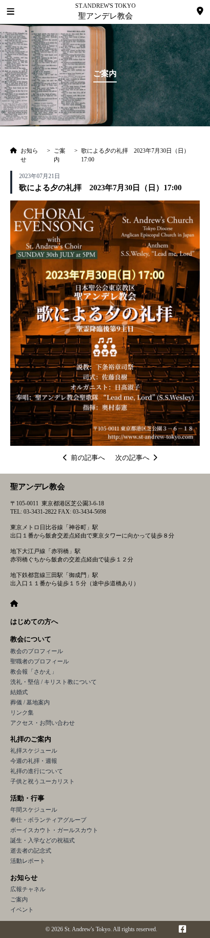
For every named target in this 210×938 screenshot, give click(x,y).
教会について (30, 639)
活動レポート (27, 861)
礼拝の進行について (36, 771)
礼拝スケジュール (33, 750)
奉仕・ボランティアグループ (48, 820)
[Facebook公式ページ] (182, 929)
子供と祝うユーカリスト (42, 781)
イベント (22, 909)
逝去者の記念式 (30, 850)
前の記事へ (88, 457)
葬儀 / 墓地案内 (30, 702)
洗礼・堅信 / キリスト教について (53, 682)
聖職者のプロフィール (39, 661)
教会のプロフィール (36, 651)
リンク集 (22, 712)
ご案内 (19, 899)
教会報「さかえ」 (33, 671)
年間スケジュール (33, 809)
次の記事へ (132, 457)
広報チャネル (27, 889)
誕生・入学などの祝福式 (42, 840)
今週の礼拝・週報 (33, 761)
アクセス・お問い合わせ (42, 722)
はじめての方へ (34, 621)
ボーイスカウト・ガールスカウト (54, 830)
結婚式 (19, 692)
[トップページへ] (13, 155)
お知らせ (24, 877)
